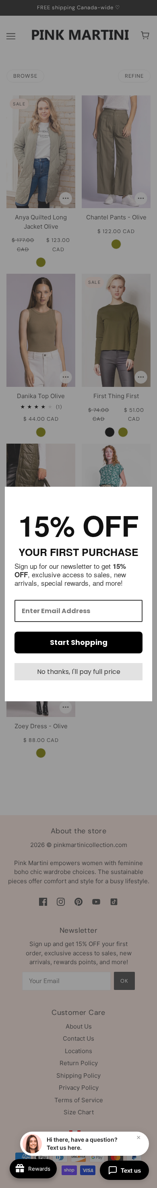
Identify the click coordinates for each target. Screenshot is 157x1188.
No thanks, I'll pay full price (78, 671)
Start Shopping (78, 642)
